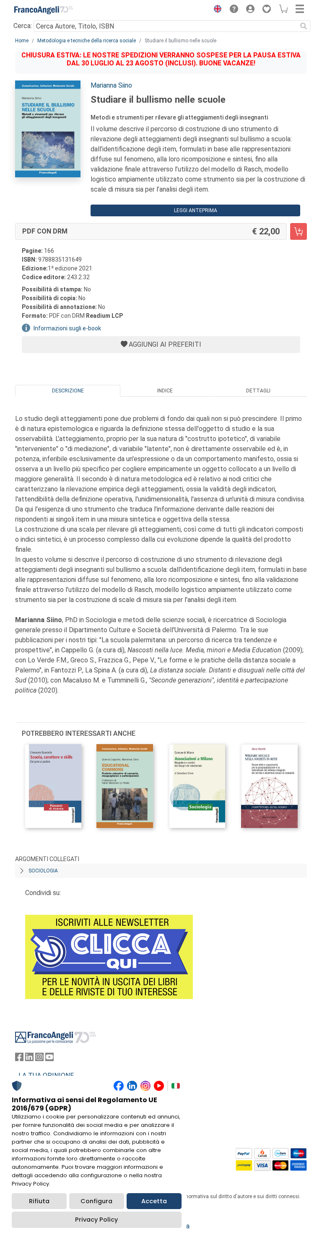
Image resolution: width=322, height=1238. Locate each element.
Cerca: (22, 26)
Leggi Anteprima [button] (195, 210)
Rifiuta (39, 1201)
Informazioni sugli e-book (67, 328)
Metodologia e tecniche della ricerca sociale (86, 41)
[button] (215, 10)
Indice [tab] (165, 391)
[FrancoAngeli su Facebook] (19, 1059)
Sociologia (43, 871)
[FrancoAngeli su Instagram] (39, 1059)
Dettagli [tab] (258, 391)
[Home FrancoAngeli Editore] (43, 10)
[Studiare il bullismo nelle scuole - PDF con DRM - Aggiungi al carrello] (298, 231)
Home (22, 41)
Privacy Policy (96, 1219)
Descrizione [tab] (68, 391)
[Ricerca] (303, 26)
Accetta (154, 1201)
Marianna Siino (111, 85)
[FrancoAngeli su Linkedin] (29, 1059)
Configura (96, 1201)
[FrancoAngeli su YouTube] (49, 1059)
